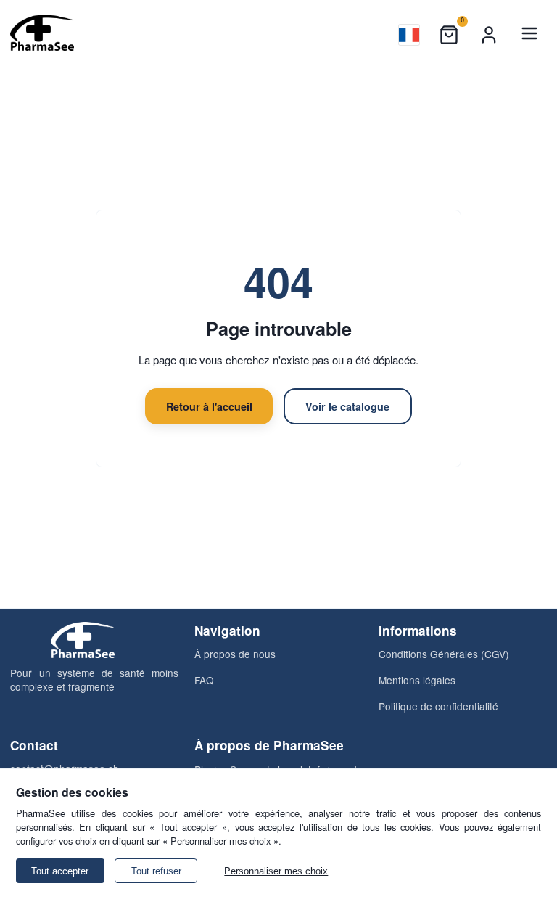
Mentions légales (417, 680)
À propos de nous (235, 653)
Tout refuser (156, 871)
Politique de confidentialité (438, 706)
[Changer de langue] (409, 34)
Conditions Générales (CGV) (444, 653)
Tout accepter (59, 871)
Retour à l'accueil (209, 406)
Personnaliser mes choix (276, 871)
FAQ (204, 680)
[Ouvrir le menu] (529, 34)
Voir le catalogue (347, 406)
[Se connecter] (488, 34)
